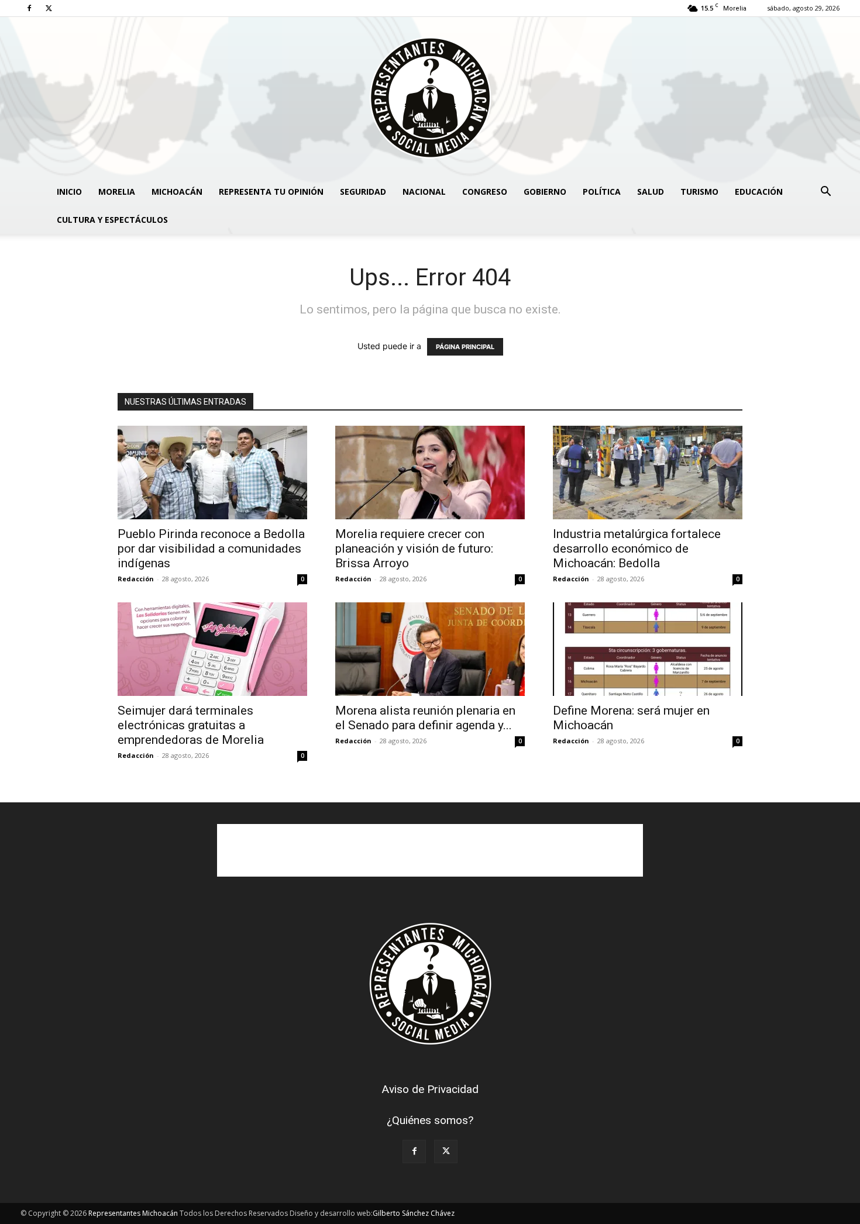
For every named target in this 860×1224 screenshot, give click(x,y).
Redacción (136, 578)
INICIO (69, 191)
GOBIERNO (545, 191)
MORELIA (116, 191)
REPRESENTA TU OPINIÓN (271, 191)
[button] (825, 192)
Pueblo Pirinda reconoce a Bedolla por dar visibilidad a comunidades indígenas (211, 548)
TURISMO (699, 191)
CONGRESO (484, 191)
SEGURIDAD (363, 191)
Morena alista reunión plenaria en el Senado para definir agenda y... (425, 718)
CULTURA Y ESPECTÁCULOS (112, 219)
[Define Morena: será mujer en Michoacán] (647, 649)
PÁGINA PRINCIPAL (465, 347)
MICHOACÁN (177, 191)
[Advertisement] (430, 850)
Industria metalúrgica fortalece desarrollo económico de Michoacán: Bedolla (637, 548)
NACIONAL (424, 191)
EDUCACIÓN (759, 191)
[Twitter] (48, 8)
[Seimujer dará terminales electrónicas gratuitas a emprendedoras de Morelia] (212, 649)
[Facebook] (29, 8)
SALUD (650, 191)
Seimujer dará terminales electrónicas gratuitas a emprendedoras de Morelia (191, 725)
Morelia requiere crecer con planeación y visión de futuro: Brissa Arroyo (414, 548)
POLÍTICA (602, 191)
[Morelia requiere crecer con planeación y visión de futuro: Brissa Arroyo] (430, 472)
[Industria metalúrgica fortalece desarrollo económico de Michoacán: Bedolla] (647, 472)
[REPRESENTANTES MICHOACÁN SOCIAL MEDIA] (430, 97)
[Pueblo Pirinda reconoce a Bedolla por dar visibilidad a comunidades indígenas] (212, 472)
